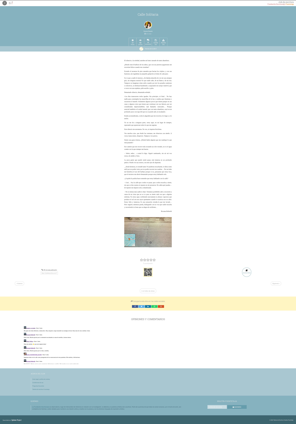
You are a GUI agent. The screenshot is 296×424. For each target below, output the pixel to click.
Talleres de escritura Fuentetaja (40, 389)
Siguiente (275, 283)
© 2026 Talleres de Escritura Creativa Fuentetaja (281, 420)
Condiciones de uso (37, 382)
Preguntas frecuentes (38, 386)
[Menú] (4, 3)
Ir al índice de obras (148, 291)
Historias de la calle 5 (150, 49)
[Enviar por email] (161, 306)
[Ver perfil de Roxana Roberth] (148, 25)
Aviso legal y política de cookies (41, 379)
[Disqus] (148, 345)
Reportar (163, 43)
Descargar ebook (246, 273)
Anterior (20, 283)
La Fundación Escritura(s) (40, 407)
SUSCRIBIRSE (237, 407)
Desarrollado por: (12, 420)
